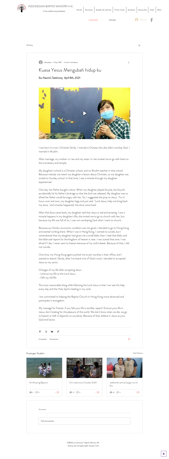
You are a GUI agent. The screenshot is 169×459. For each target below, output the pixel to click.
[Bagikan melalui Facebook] (40, 331)
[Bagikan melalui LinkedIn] (52, 331)
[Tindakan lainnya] (128, 62)
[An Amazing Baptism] (44, 368)
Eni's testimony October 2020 (83, 382)
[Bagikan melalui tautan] (58, 331)
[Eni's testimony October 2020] (84, 368)
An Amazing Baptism (38, 382)
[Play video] (84, 113)
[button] (139, 45)
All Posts (29, 45)
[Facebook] (151, 20)
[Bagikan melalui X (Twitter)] (46, 331)
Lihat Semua (138, 353)
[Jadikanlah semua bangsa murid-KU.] (124, 368)
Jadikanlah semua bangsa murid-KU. (124, 384)
